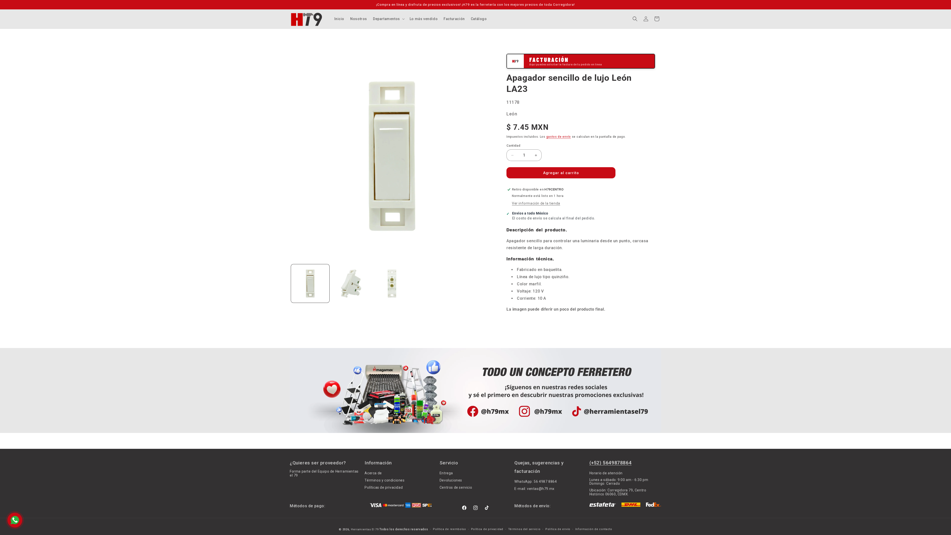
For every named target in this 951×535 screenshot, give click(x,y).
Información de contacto (593, 529)
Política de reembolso (449, 529)
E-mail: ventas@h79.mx (534, 489)
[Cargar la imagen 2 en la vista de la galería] (351, 283)
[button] (388, 19)
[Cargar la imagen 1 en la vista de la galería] (310, 283)
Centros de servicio (456, 487)
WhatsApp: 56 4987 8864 (535, 481)
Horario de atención (606, 473)
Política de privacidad (487, 529)
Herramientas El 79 (365, 529)
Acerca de (373, 473)
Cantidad (513, 145)
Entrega (446, 473)
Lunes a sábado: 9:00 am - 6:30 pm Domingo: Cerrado (618, 481)
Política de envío (557, 529)
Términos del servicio (524, 529)
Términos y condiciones (384, 480)
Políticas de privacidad (384, 487)
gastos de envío (558, 136)
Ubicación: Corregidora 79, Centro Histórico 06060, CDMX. (617, 492)
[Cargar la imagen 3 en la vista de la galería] (392, 283)
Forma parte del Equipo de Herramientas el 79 (324, 473)
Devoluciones (451, 480)
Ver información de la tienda (536, 203)
